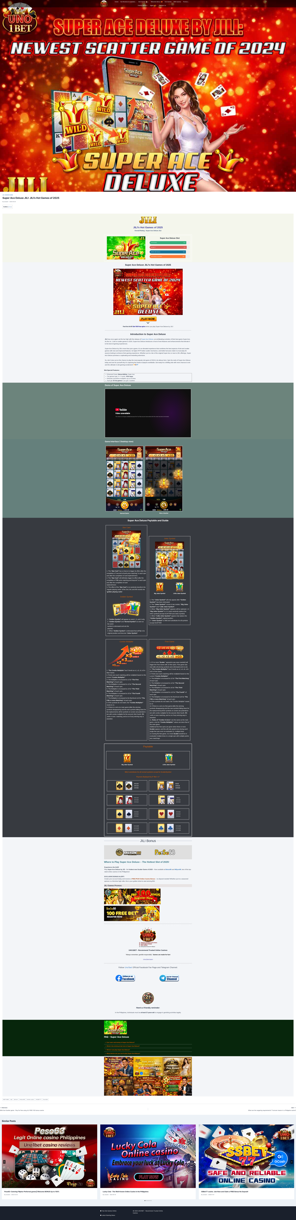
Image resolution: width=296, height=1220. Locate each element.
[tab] (146, 1200)
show (9, 207)
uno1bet (45, 1099)
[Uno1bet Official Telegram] (170, 978)
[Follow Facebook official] (126, 978)
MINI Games (177, 2)
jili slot (16, 1099)
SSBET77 (38, 1099)
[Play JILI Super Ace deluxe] (128, 852)
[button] (148, 1042)
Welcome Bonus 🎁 (157, 2)
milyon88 (22, 1099)
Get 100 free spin (139, 326)
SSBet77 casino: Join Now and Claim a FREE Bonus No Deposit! (224, 1192)
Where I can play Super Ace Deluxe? (118, 1050)
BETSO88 (6, 1099)
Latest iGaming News (108, 1215)
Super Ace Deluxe (147, 339)
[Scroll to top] (291, 1218)
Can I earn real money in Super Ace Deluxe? (121, 1042)
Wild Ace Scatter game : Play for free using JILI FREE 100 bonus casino (22, 1109)
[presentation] (49, 1156)
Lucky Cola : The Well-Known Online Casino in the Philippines (125, 1192)
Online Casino (9, 194)
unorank (6, 201)
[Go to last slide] (4, 1162)
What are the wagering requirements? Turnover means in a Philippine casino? (272, 1109)
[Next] (291, 1162)
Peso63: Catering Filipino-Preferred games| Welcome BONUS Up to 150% (31, 1192)
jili (3, 194)
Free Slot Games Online (109, 1211)
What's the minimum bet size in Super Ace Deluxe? (123, 1046)
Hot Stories (168, 2)
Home (116, 2)
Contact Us (162, 5)
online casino (30, 1099)
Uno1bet (128, 967)
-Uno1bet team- (148, 959)
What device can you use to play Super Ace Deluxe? (123, 1053)
